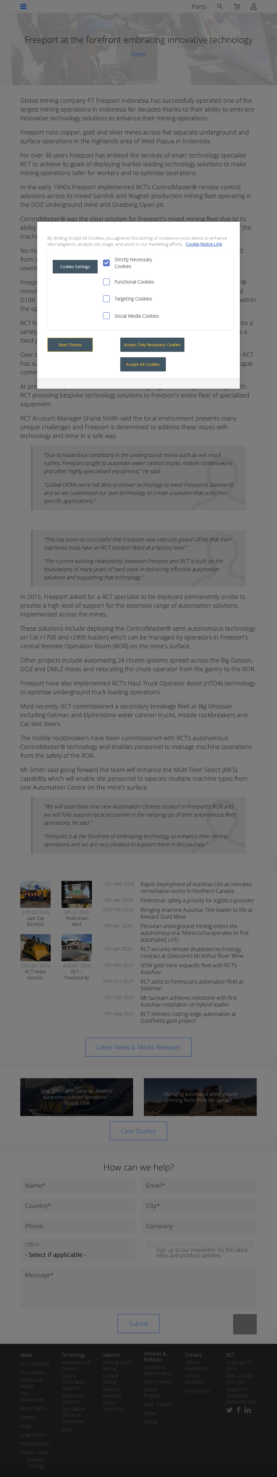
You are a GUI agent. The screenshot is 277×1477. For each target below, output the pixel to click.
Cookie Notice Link (204, 244)
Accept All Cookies (142, 364)
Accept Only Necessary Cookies (152, 344)
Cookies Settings (75, 266)
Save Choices (70, 344)
